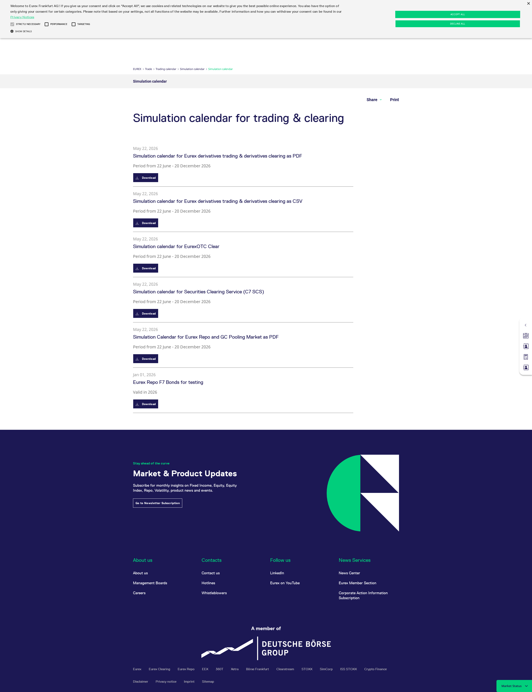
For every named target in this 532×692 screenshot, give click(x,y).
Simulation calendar (192, 69)
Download (148, 177)
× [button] (528, 3)
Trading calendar (166, 69)
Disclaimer (141, 681)
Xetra (235, 669)
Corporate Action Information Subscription (363, 595)
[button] (12, 24)
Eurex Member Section (357, 583)
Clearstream (285, 669)
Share (372, 99)
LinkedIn (277, 573)
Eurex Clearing (160, 669)
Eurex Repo (186, 669)
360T (220, 669)
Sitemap (208, 681)
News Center (349, 573)
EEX (205, 669)
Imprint (189, 681)
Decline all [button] (457, 23)
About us (140, 573)
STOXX (307, 669)
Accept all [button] (458, 14)
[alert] (266, 19)
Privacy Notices (22, 17)
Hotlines (208, 583)
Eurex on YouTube (285, 583)
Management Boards (150, 583)
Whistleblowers (214, 593)
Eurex (137, 69)
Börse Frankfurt (258, 669)
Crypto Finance (375, 669)
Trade (148, 69)
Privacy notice (166, 681)
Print (394, 99)
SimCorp (327, 669)
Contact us (211, 573)
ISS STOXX (349, 669)
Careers (139, 593)
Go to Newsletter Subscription (157, 503)
